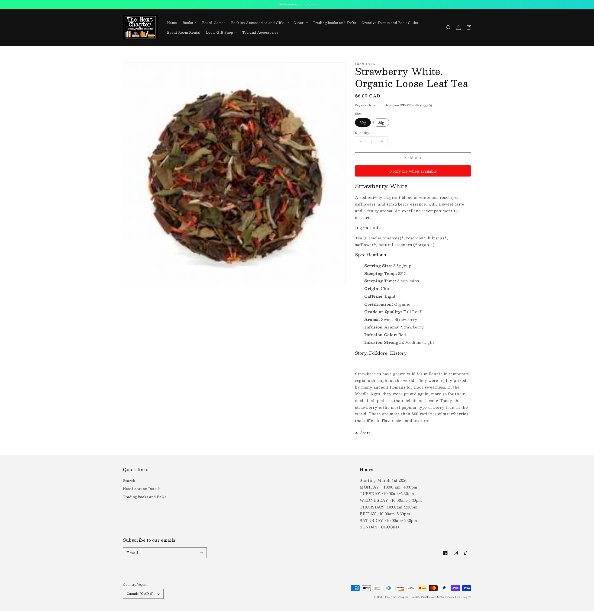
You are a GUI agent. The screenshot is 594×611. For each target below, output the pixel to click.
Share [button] (365, 432)
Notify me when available (413, 171)
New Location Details (142, 488)
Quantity (362, 133)
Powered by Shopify (458, 597)
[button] (448, 27)
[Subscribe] (201, 553)
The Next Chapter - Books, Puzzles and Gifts (414, 597)
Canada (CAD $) (140, 593)
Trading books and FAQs (144, 496)
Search (129, 480)
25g (381, 122)
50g (363, 122)
